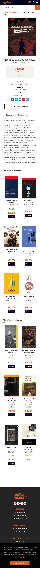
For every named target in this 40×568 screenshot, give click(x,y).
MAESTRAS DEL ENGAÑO (11, 250)
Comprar (11, 217)
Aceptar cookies (19, 563)
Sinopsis (9, 115)
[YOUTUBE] (24, 503)
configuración (20, 557)
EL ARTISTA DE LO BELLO (28, 400)
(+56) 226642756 (20, 512)
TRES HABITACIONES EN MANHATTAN (28, 250)
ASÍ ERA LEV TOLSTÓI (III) (28, 202)
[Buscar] (37, 7)
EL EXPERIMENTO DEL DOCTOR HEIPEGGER (28, 351)
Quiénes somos (20, 541)
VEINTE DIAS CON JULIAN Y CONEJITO (11, 351)
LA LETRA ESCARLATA (28, 448)
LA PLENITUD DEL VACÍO (11, 202)
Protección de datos (20, 531)
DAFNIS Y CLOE (28, 297)
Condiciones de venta (20, 528)
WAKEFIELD (11, 447)
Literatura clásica (14, 12)
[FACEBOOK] (15, 503)
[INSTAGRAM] (21, 503)
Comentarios (22, 115)
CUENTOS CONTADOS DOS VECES (11, 400)
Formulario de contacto (20, 518)
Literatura (6, 12)
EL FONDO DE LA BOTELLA (11, 297)
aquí (24, 554)
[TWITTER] (18, 503)
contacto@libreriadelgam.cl (20, 515)
